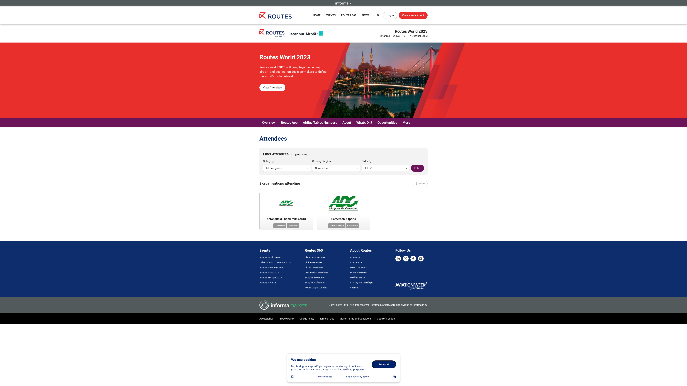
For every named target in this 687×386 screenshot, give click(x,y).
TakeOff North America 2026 (275, 262)
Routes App (289, 122)
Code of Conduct (386, 318)
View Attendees (272, 87)
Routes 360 (349, 15)
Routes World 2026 (270, 257)
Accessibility (266, 318)
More (406, 122)
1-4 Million (279, 225)
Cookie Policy (306, 318)
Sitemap (354, 287)
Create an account (413, 15)
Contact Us (356, 262)
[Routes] (275, 15)
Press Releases (358, 272)
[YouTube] (421, 258)
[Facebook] (413, 258)
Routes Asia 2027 (269, 272)
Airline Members (313, 262)
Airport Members (314, 267)
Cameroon (293, 225)
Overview (269, 122)
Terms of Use (327, 318)
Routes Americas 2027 (271, 267)
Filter (417, 168)
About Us (355, 257)
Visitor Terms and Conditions (355, 318)
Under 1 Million (337, 225)
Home (316, 15)
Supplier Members (315, 277)
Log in (390, 15)
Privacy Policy (286, 318)
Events (331, 15)
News (365, 15)
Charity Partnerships (361, 282)
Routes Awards (267, 282)
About (346, 122)
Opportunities (387, 122)
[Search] (378, 15)
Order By (367, 161)
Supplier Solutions (315, 282)
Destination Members (316, 272)
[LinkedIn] (398, 258)
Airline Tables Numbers (320, 122)
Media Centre (357, 277)
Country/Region (321, 161)
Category (268, 161)
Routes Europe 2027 (270, 277)
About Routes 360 (315, 257)
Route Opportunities (316, 287)
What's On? (364, 122)
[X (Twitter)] (406, 258)
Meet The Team (358, 267)
